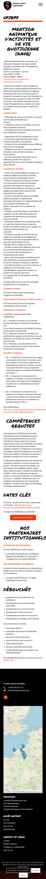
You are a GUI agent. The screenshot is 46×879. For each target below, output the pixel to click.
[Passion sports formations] (19, 6)
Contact (6, 841)
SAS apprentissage (11, 803)
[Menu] (39, 4)
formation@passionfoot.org (18, 690)
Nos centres (8, 826)
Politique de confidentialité (13, 847)
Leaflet (8, 791)
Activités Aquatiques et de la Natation (18, 809)
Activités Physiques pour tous (15, 801)
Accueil (6, 820)
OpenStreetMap (19, 791)
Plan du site (8, 850)
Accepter (36, 870)
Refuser (23, 875)
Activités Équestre (10, 806)
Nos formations (9, 823)
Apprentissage (9, 829)
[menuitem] (39, 4)
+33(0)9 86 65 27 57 (16, 687)
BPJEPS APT (8, 660)
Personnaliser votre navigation (18, 870)
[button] (24, 757)
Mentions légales (10, 844)
